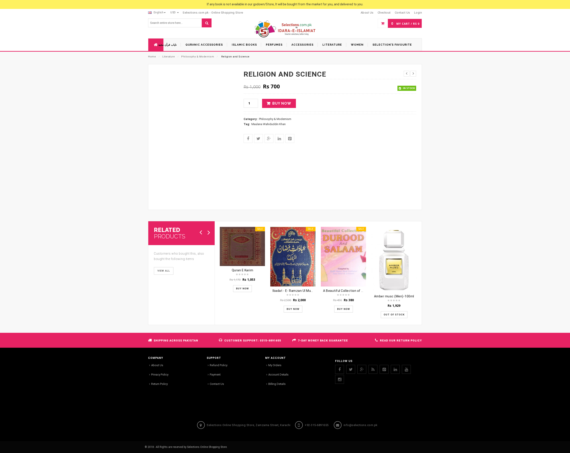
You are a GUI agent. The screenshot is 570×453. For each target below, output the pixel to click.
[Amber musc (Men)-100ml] (394, 259)
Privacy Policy (159, 374)
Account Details (278, 374)
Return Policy (159, 384)
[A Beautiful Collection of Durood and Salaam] (343, 256)
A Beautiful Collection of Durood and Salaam (357, 291)
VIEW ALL (163, 270)
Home (152, 56)
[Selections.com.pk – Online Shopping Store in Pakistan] (285, 29)
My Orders (274, 365)
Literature (168, 56)
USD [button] (173, 12)
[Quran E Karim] (242, 246)
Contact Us (217, 384)
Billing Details (277, 384)
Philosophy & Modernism (197, 56)
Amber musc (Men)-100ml (394, 296)
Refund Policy (218, 365)
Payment (215, 374)
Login (418, 12)
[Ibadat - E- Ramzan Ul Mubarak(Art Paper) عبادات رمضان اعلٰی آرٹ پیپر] (293, 256)
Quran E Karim (242, 270)
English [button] (158, 12)
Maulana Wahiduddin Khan (268, 124)
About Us (157, 365)
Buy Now (281, 103)
